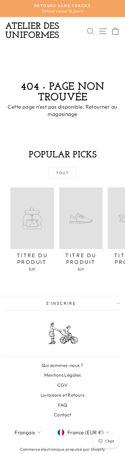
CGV (62, 385)
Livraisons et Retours (63, 395)
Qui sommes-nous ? (62, 365)
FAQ (62, 405)
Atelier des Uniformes (32, 31)
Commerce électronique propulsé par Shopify (62, 449)
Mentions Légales (62, 375)
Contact (62, 415)
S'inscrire (61, 303)
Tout (62, 172)
